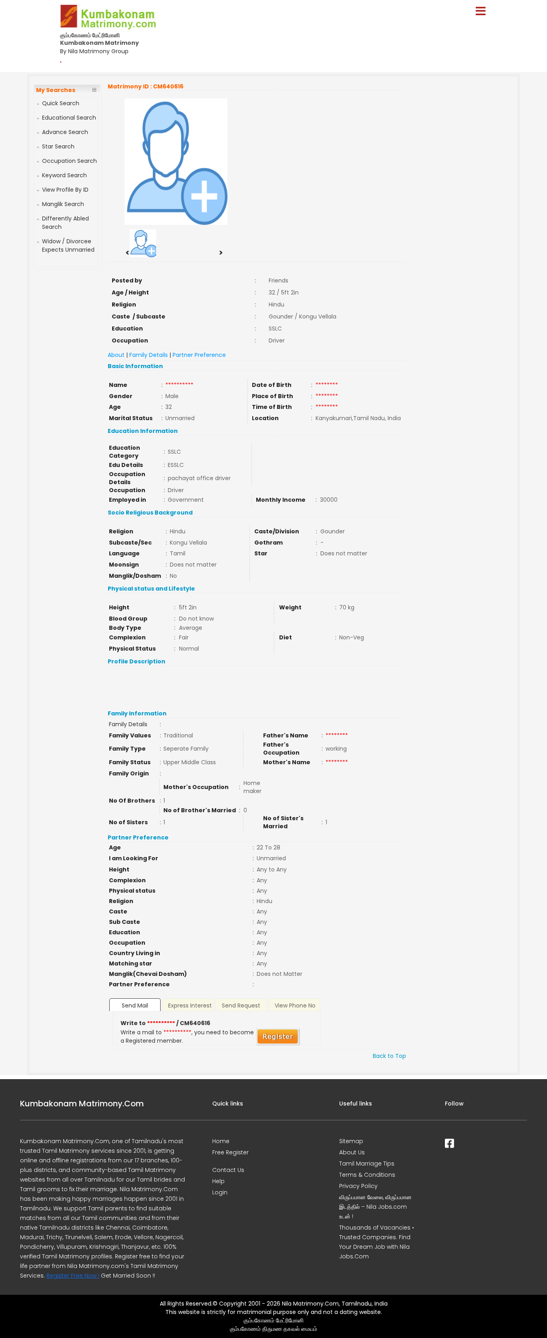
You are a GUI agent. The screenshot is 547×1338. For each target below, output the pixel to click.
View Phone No (295, 1005)
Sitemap (351, 1141)
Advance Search (65, 132)
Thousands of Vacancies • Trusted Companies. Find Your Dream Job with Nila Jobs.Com (376, 1242)
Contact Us (228, 1170)
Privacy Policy (358, 1186)
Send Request (241, 1005)
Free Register (230, 1152)
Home (220, 1141)
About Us (352, 1152)
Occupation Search (69, 161)
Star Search (58, 146)
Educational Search (69, 118)
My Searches (55, 90)
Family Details (148, 355)
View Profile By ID (65, 190)
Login (219, 1192)
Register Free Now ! (72, 1276)
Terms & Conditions (367, 1175)
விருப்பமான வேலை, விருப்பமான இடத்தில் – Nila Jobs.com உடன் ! (375, 1206)
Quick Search (60, 103)
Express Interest (190, 1005)
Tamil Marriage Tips (366, 1164)
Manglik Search (63, 204)
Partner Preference (199, 355)
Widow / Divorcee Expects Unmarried (68, 245)
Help (218, 1181)
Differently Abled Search (65, 222)
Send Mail (135, 1005)
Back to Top (389, 1056)
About (116, 355)
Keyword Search (64, 175)
